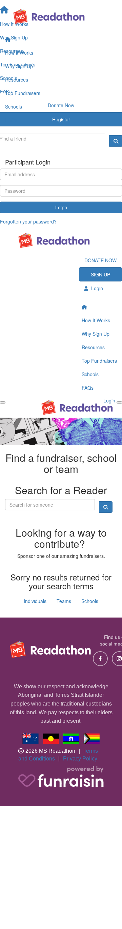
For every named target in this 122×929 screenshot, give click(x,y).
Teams (64, 601)
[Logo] (61, 16)
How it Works (19, 52)
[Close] (119, 402)
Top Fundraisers (22, 93)
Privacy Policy (80, 758)
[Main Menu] (2, 402)
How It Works (96, 320)
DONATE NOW (100, 260)
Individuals (35, 601)
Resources (16, 79)
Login (61, 207)
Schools (13, 106)
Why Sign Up (19, 66)
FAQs (11, 120)
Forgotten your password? (28, 221)
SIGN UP (100, 274)
